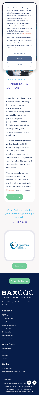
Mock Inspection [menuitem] (7, 335)
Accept (19, 59)
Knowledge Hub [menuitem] (7, 348)
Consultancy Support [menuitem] (9, 325)
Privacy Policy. (26, 33)
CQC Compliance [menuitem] (7, 318)
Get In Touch (19, 266)
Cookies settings (19, 53)
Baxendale (11, 189)
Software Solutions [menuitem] (8, 339)
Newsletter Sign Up (19, 281)
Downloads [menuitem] (5, 352)
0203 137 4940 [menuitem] (7, 368)
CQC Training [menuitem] (6, 329)
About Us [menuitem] (5, 355)
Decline (19, 64)
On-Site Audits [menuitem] (6, 332)
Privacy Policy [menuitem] (6, 379)
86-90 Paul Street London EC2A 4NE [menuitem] (13, 372)
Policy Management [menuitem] (8, 322)
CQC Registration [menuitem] (7, 315)
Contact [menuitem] (4, 359)
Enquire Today (15, 197)
